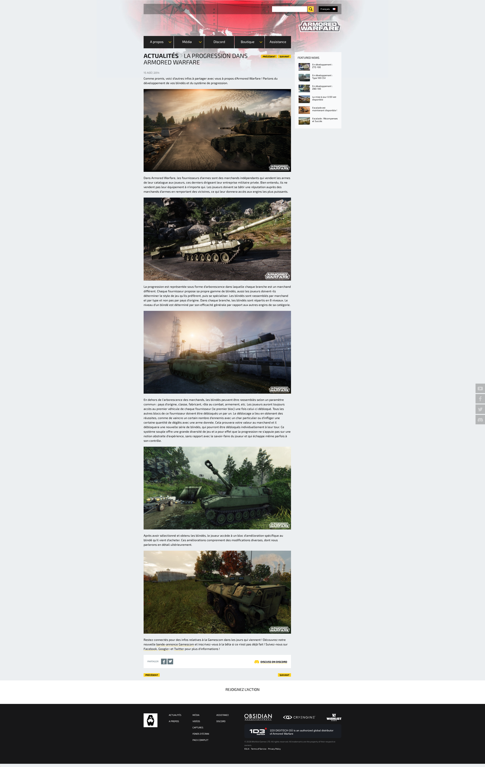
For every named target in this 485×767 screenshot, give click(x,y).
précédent (269, 56)
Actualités (161, 55)
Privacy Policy (274, 748)
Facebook (150, 649)
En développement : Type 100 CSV (322, 76)
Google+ (164, 649)
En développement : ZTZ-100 (322, 65)
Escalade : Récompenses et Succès (325, 119)
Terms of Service (258, 748)
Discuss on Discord (273, 661)
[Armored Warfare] (319, 26)
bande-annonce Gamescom (175, 644)
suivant (284, 56)
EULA (246, 748)
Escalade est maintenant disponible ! (324, 109)
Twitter (179, 649)
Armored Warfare (150, 720)
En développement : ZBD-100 (322, 87)
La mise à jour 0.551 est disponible (324, 98)
